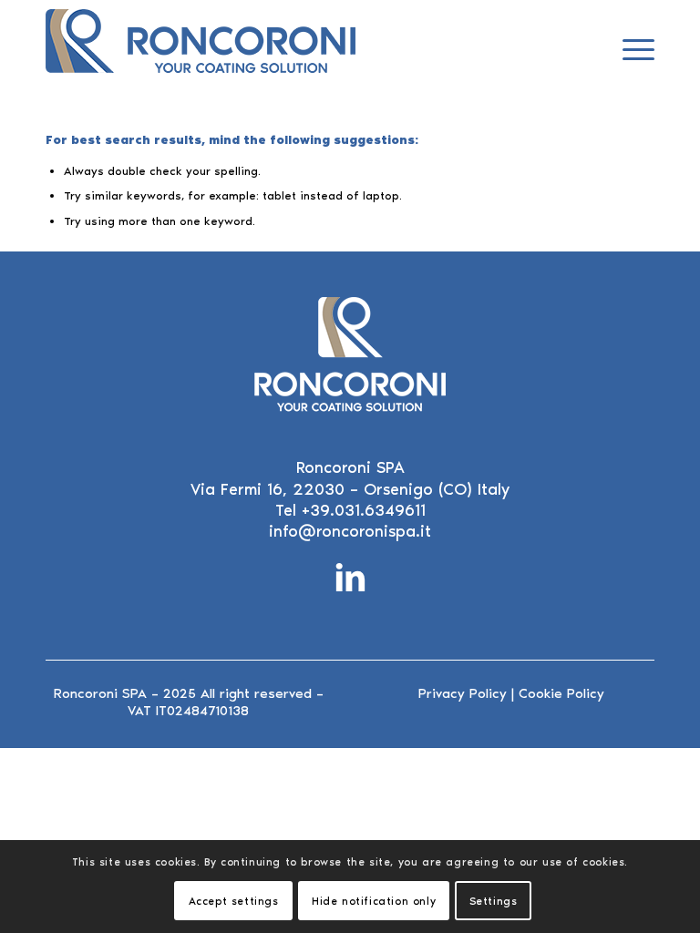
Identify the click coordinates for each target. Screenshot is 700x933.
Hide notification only (374, 901)
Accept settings (234, 901)
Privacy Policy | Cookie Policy (511, 693)
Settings (493, 901)
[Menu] (629, 50)
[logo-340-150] (200, 50)
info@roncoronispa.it (350, 531)
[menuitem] (629, 50)
